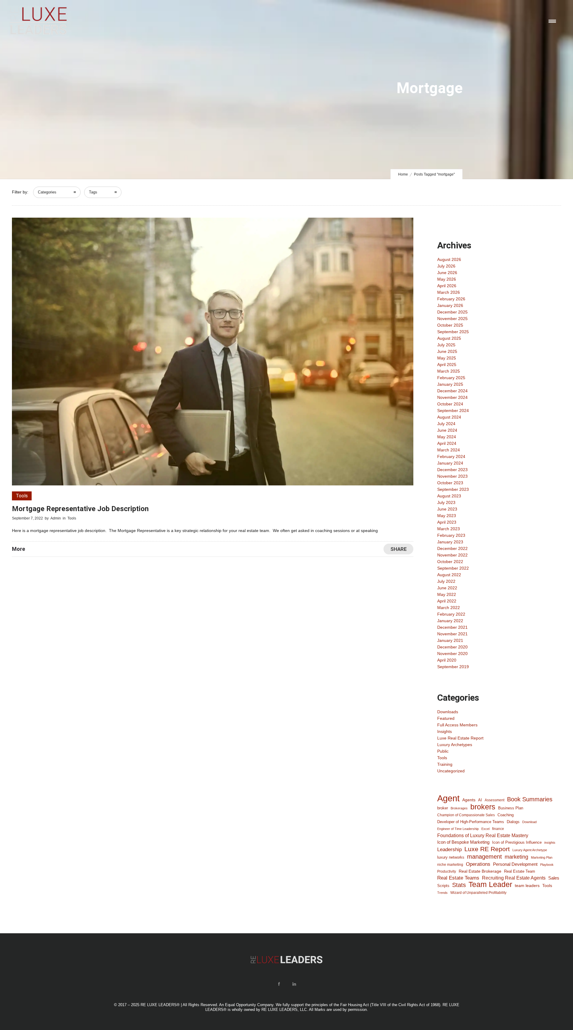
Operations (478, 864)
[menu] (553, 20)
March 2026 (448, 292)
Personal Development (515, 864)
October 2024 (450, 404)
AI (480, 800)
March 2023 (448, 528)
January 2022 (450, 620)
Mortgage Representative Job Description (80, 509)
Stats (459, 885)
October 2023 (450, 482)
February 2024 (451, 456)
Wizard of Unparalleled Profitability (478, 892)
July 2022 (446, 581)
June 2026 (447, 272)
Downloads (447, 711)
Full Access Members (457, 724)
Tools (442, 757)
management (484, 856)
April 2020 (446, 660)
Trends (442, 892)
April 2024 (446, 443)
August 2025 (449, 338)
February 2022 (451, 614)
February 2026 (451, 298)
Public (443, 751)
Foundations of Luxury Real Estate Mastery (482, 835)
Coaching (505, 815)
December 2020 (452, 647)
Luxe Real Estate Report (460, 738)
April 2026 (446, 285)
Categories (47, 192)
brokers (482, 806)
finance (498, 829)
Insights (444, 731)
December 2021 (452, 627)
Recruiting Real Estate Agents (514, 877)
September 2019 (453, 666)
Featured (446, 718)
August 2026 (449, 259)
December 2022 (452, 548)
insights (549, 842)
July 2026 (446, 266)
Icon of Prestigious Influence (517, 842)
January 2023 (450, 541)
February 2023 (451, 535)
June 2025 (447, 351)
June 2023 (447, 509)
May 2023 (446, 515)
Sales (553, 877)
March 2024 (448, 450)
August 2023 (449, 496)
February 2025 (451, 377)
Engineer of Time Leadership (458, 829)
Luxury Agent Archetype (529, 850)
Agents (468, 799)
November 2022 (452, 555)
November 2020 (452, 653)
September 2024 (453, 410)
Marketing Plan (541, 857)
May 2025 (446, 358)
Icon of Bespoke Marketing (463, 842)
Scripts (443, 885)
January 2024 (450, 463)
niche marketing (450, 865)
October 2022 (450, 561)
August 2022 (449, 574)
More (18, 549)
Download (529, 822)
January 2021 (450, 640)
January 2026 (450, 305)
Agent (448, 798)
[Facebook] (278, 984)
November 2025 (452, 318)
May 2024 (446, 436)
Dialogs (513, 822)
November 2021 (452, 633)
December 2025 (452, 312)
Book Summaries (529, 799)
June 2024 (447, 430)
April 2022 (446, 601)
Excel (485, 829)
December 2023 (452, 469)
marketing (516, 857)
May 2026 (446, 279)
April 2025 (446, 364)
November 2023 (452, 476)
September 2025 (453, 331)
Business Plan (510, 808)
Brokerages (459, 808)
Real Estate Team (519, 871)
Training (444, 764)
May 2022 (446, 594)
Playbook (547, 864)
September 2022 (453, 568)
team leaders (527, 885)
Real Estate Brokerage (480, 871)
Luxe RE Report (487, 849)
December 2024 (452, 390)
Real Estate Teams (458, 878)
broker (442, 808)
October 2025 (450, 325)
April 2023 (446, 522)
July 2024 (446, 423)
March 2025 (448, 371)
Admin (55, 518)
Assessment (494, 800)
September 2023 (453, 489)
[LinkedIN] (293, 984)
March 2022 (448, 607)
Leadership (449, 849)
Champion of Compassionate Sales (466, 815)
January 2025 (450, 384)
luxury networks (450, 857)
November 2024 (452, 397)
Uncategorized (451, 770)
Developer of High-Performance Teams (470, 822)
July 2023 (446, 502)
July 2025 (446, 344)
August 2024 (449, 417)
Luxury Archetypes (454, 744)
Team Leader (490, 884)
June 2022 (447, 587)
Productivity (446, 871)
